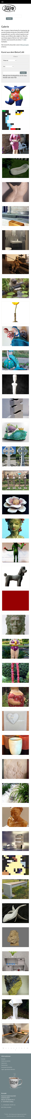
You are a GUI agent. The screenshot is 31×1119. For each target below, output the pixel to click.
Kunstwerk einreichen (6, 1067)
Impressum (4, 1063)
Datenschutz (4, 1065)
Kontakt (3, 1059)
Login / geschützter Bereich (8, 1069)
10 (27, 1048)
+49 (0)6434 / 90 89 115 (9, 1105)
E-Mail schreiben (7, 1107)
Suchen (9, 18)
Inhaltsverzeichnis (5, 1061)
